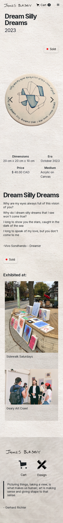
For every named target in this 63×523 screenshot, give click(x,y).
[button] (43, 5)
